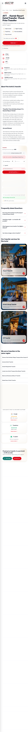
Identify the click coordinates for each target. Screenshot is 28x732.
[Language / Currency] (25, 3)
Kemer (11, 10)
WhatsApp (6, 48)
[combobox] (18, 153)
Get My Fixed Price (13, 172)
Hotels (7, 10)
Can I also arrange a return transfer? (12, 233)
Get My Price (17, 458)
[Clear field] (24, 153)
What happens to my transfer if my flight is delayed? (13, 227)
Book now (13, 43)
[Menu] (2, 3)
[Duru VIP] (9, 3)
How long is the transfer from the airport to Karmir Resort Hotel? (13, 213)
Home (4, 10)
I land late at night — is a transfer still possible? (11, 220)
